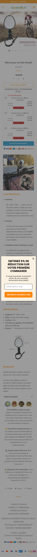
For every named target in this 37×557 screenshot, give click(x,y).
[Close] (33, 258)
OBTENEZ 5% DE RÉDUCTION (18, 295)
